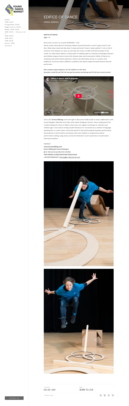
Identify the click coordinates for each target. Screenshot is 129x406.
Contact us (14, 398)
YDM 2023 (9, 36)
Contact (8, 46)
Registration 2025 (13, 27)
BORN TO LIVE (86, 390)
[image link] (14, 10)
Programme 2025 (12, 25)
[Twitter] (105, 395)
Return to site (49, 395)
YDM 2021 (9, 38)
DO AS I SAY (50, 390)
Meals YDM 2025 (12, 29)
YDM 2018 (9, 41)
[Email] (113, 395)
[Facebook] (101, 395)
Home (7, 20)
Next (81, 387)
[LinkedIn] (109, 395)
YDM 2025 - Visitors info (15, 32)
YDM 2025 (9, 22)
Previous (47, 387)
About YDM (10, 43)
